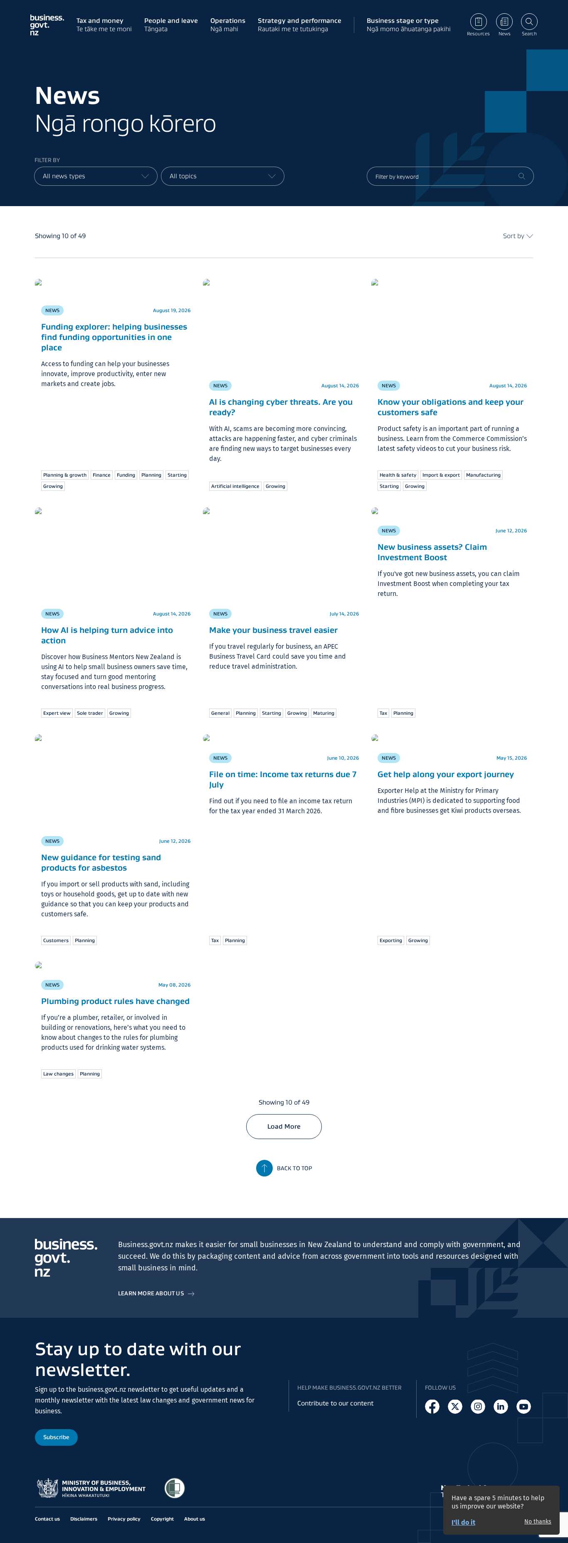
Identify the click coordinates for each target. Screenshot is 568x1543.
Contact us (47, 1518)
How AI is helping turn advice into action (107, 635)
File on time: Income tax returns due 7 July (282, 779)
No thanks (537, 1521)
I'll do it (463, 1522)
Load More (284, 1126)
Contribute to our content (335, 1403)
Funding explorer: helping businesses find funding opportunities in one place (114, 337)
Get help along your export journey (446, 774)
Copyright (162, 1518)
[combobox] (96, 176)
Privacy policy (124, 1518)
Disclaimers (83, 1518)
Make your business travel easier (273, 630)
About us (194, 1518)
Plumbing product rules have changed (115, 1001)
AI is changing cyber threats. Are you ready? (281, 407)
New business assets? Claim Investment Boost (432, 552)
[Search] (521, 176)
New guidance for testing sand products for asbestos (101, 862)
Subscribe (56, 1437)
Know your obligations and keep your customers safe (451, 407)
